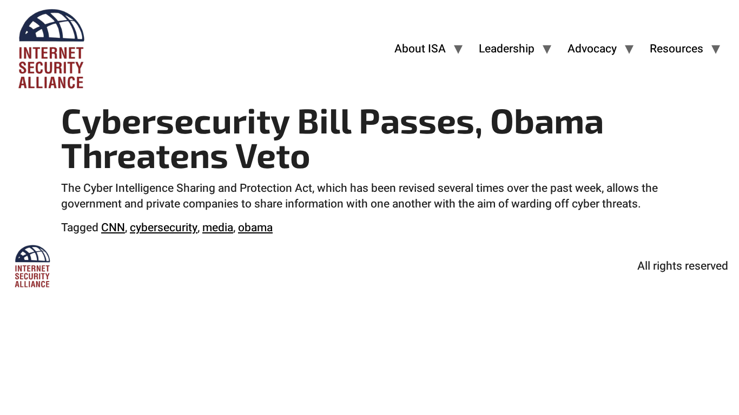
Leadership (507, 49)
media (217, 227)
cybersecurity (163, 227)
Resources (676, 49)
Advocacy (592, 49)
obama (255, 227)
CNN (113, 227)
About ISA (420, 49)
